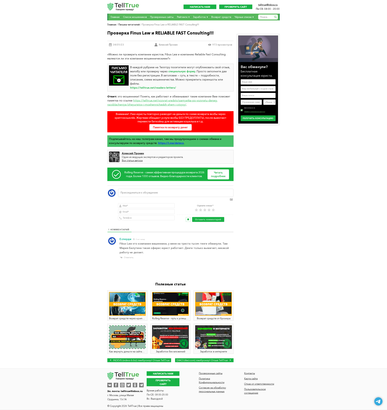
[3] (205, 210)
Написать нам (200, 6)
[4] (209, 210)
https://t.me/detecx (171, 143)
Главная (115, 16)
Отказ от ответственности (259, 383)
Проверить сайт (235, 6)
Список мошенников (135, 16)
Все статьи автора (132, 160)
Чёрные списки (243, 16)
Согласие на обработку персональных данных (212, 389)
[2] (200, 210)
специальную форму (181, 71)
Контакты (249, 373)
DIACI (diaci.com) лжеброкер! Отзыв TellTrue (202, 360)
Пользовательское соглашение (255, 391)
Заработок (199, 16)
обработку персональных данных (254, 111)
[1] (196, 210)
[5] (213, 210)
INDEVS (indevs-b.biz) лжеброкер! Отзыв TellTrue (141, 360)
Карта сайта (251, 378)
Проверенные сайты (162, 16)
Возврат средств (221, 16)
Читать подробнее (218, 174)
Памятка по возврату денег (170, 127)
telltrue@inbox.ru (268, 4)
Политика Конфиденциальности (211, 380)
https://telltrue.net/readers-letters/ (153, 87)
